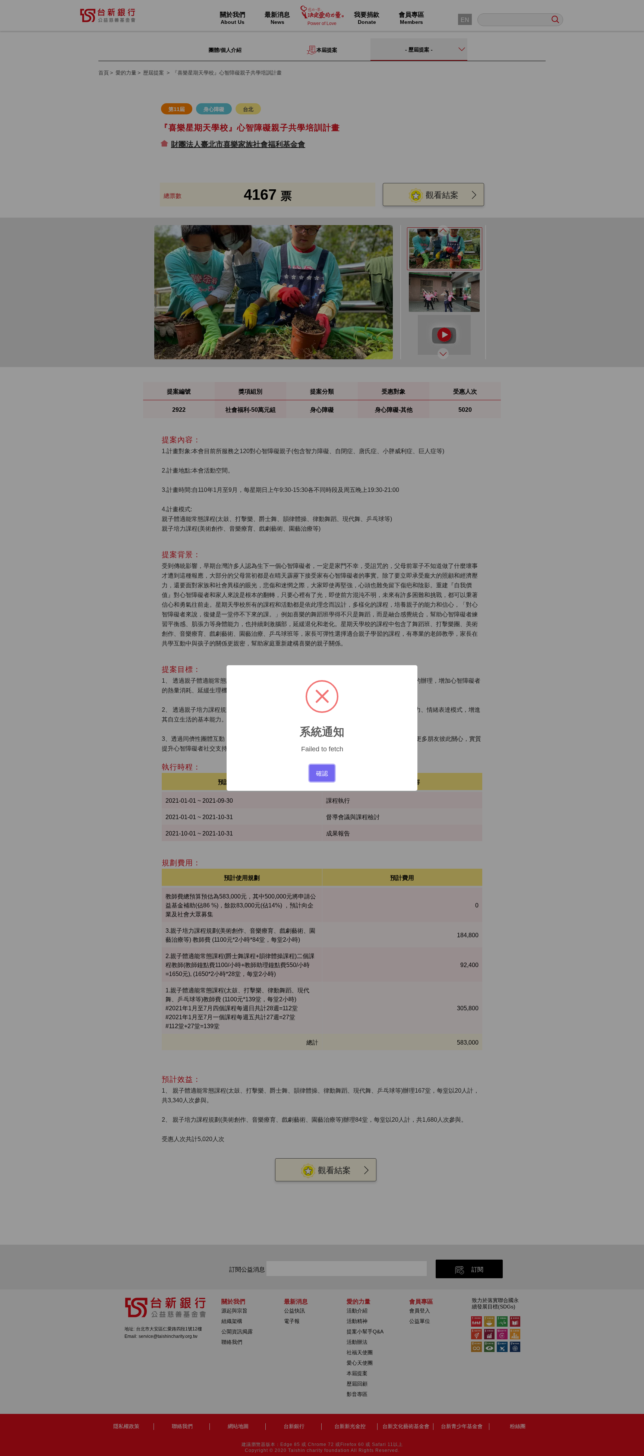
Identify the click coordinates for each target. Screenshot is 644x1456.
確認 (322, 772)
